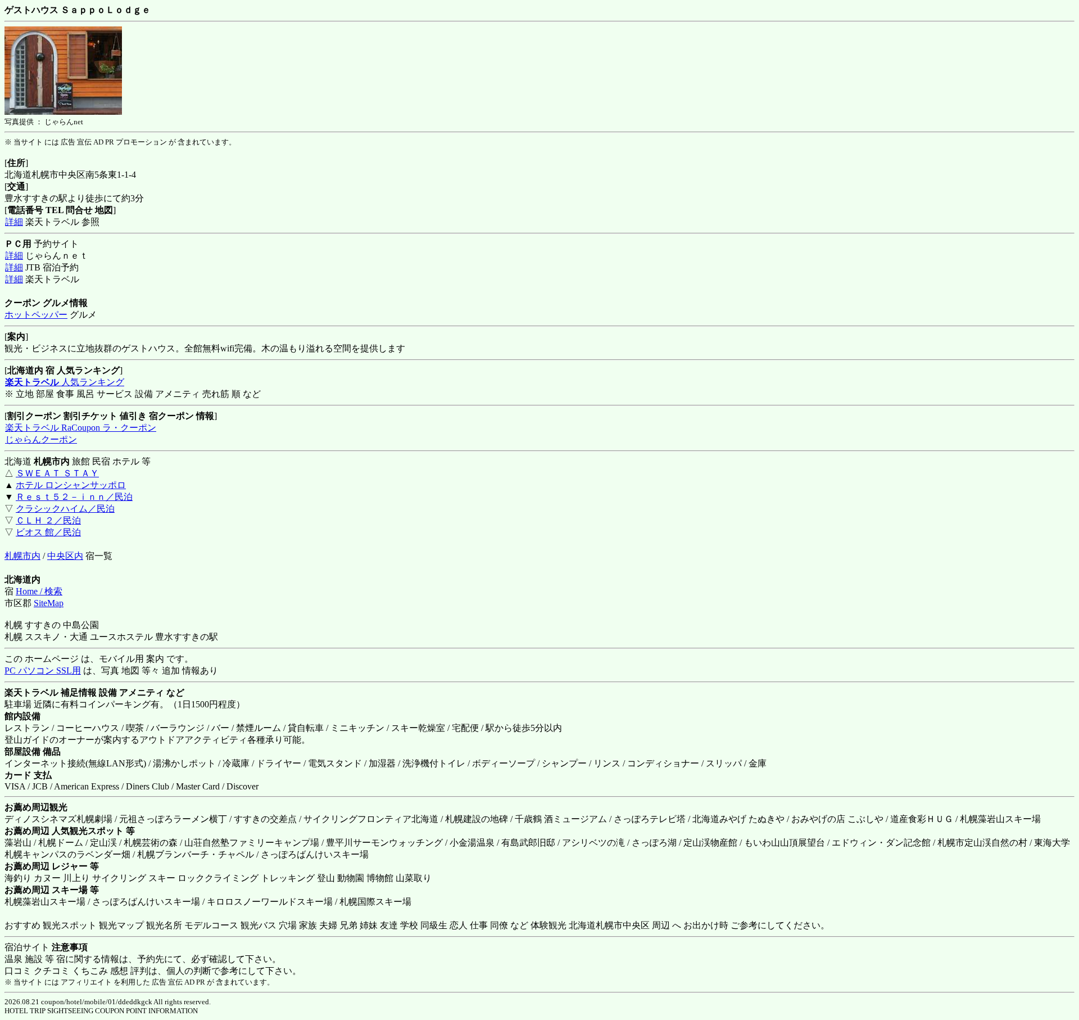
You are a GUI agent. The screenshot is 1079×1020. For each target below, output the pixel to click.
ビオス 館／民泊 (48, 532)
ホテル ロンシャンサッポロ (71, 485)
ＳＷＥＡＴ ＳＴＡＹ (57, 473)
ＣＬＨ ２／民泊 (48, 520)
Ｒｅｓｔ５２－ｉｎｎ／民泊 (74, 497)
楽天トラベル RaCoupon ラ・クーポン (80, 427)
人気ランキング (64, 382)
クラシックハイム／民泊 (65, 508)
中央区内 (65, 556)
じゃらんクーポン (41, 439)
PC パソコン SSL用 (42, 670)
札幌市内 (22, 556)
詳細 (14, 222)
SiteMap (49, 603)
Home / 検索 (39, 591)
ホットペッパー (35, 314)
